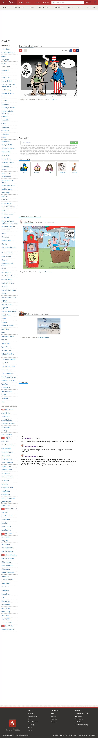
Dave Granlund (6, 459)
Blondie (4, 100)
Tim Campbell (6, 622)
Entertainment (19, 7)
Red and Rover (6, 304)
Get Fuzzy (4, 200)
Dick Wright (5, 473)
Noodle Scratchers (8, 276)
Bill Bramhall (6, 427)
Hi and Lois (5, 217)
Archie (3, 63)
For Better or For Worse (7, 181)
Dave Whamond (7, 463)
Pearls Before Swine (8, 290)
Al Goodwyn (5, 416)
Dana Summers (6, 452)
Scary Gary (5, 329)
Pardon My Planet (7, 283)
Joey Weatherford (7, 516)
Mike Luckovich (7, 565)
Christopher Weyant (8, 445)
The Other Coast (7, 373)
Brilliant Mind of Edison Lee (7, 112)
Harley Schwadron (8, 498)
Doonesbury (5, 166)
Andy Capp (5, 60)
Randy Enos (5, 594)
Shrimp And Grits (7, 336)
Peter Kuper (5, 583)
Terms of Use (72, 735)
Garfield (4, 196)
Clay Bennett (6, 448)
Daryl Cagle (5, 455)
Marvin (4, 244)
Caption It (5, 116)
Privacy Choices (90, 735)
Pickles (4, 294)
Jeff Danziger (6, 502)
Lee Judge (4, 541)
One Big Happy (6, 279)
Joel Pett (4, 512)
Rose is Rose (5, 315)
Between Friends (7, 93)
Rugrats (4, 322)
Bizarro (4, 97)
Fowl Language (6, 189)
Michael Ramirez (9, 555)
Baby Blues (5, 77)
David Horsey (6, 466)
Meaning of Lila (7, 253)
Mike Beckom (6, 562)
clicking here (35, 154)
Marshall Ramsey (7, 551)
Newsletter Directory (81, 725)
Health (31, 7)
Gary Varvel (5, 495)
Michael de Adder (7, 558)
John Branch (5, 519)
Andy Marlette (6, 420)
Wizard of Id (5, 388)
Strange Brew (6, 350)
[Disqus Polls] (49, 408)
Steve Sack (5, 615)
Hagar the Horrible (8, 207)
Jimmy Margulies (9, 509)
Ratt (2, 597)
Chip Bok (6, 438)
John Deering (6, 530)
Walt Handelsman (7, 629)
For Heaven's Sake (8, 185)
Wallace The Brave (8, 380)
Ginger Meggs (6, 203)
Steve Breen (5, 608)
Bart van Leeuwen (8, 424)
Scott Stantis (5, 605)
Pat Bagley (5, 576)
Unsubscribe (81, 735)
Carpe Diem (5, 120)
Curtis (3, 138)
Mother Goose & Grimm (7, 264)
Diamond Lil (5, 152)
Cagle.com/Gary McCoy (45, 272)
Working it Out (6, 391)
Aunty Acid (5, 70)
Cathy (3, 123)
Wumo (3, 395)
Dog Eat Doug (6, 159)
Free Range (5, 193)
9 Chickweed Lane (7, 53)
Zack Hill (4, 398)
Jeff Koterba (5, 505)
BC (2, 74)
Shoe (3, 333)
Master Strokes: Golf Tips (8, 249)
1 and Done (5, 49)
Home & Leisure (44, 7)
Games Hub (91, 7)
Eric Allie (4, 484)
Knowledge (59, 7)
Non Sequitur (6, 272)
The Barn (4, 363)
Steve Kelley (5, 612)
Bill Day (4, 431)
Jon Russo (7, 534)
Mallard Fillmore (7, 240)
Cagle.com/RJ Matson (43, 337)
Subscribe (74, 142)
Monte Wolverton (7, 573)
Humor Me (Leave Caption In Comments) (9, 222)
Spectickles (5, 343)
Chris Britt (5, 441)
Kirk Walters (5, 537)
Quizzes (53, 722)
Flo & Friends (6, 177)
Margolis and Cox (7, 548)
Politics (70, 7)
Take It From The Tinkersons (7, 355)
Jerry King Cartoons (8, 226)
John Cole (4, 523)
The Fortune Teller (8, 366)
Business (6, 7)
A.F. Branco (7, 409)
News (53, 713)
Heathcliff (5, 210)
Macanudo (5, 237)
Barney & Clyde (6, 81)
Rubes (3, 318)
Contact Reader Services (82, 713)
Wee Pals (4, 384)
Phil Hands (5, 587)
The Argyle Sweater (8, 359)
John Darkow (6, 526)
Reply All (4, 308)
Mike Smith (5, 569)
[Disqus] (49, 459)
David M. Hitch (6, 470)
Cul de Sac (5, 134)
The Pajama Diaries (8, 377)
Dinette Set (5, 155)
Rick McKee (5, 601)
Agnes (3, 56)
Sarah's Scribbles (7, 325)
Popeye (4, 301)
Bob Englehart (6, 434)
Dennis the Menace (8, 148)
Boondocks (5, 104)
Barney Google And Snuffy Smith (8, 85)
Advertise (55, 735)
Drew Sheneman (7, 477)
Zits (2, 402)
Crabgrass (5, 127)
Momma (4, 260)
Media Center (79, 722)
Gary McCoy (5, 491)
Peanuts (4, 286)
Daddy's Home (6, 145)
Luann (3, 233)
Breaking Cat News (8, 107)
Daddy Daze (5, 141)
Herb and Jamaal (7, 214)
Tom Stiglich (8, 626)
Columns (54, 719)
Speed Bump (6, 347)
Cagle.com (54, 99)
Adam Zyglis (5, 413)
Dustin (3, 170)
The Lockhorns (6, 370)
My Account (78, 716)
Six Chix (4, 340)
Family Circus (6, 173)
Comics (53, 716)
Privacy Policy (63, 735)
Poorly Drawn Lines (8, 297)
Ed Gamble (5, 480)
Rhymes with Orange (8, 311)
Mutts (3, 269)
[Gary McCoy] (21, 221)
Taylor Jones (5, 619)
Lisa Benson (5, 544)
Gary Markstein (7, 487)
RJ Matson (5, 590)
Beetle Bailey (6, 90)
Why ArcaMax (79, 719)
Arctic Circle (5, 67)
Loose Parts (5, 230)
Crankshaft (5, 130)
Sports (79, 7)
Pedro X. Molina (7, 580)
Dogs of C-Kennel (7, 162)
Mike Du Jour (6, 256)
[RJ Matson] (21, 313)
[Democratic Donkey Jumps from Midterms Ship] (20, 50)
